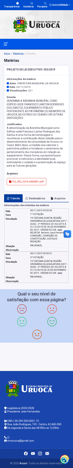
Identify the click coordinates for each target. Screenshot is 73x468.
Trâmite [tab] (15, 198)
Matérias (18, 53)
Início (7, 53)
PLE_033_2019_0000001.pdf (27, 181)
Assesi (23, 463)
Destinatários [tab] (37, 198)
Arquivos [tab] (60, 198)
